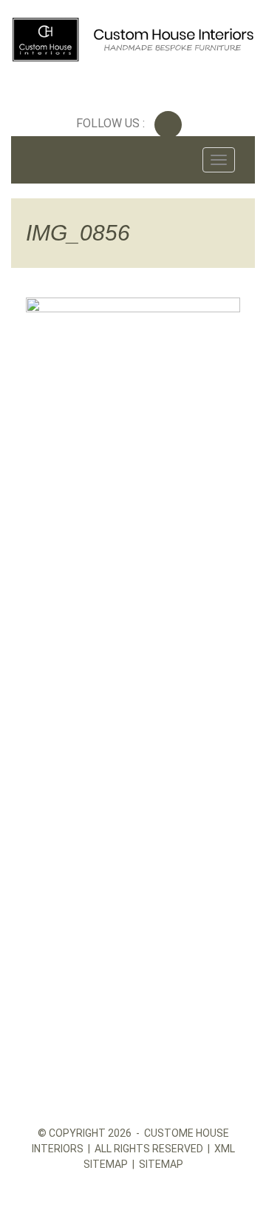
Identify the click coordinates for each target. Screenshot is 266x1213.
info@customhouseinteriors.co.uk (127, 719)
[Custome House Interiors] (133, 36)
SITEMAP (161, 1164)
